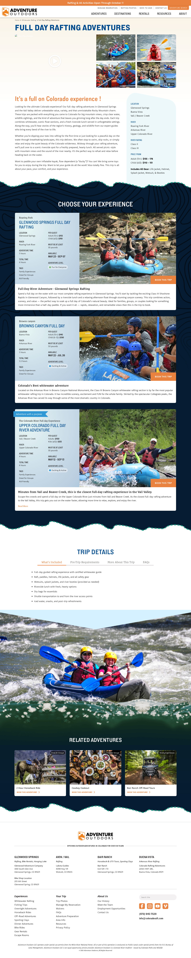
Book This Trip (163, 279)
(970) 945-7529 (147, 913)
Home (17, 20)
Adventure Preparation (67, 916)
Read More (23, 506)
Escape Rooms (21, 935)
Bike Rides (19, 927)
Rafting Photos (128, 8)
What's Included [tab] (52, 562)
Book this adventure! (27, 792)
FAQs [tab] (146, 562)
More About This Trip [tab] (121, 562)
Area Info (60, 919)
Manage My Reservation (68, 904)
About (183, 13)
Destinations (122, 13)
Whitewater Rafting (29, 20)
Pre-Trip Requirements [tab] (84, 562)
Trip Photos (62, 900)
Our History (103, 900)
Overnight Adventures (25, 908)
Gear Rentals (20, 931)
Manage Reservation (108, 8)
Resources (164, 13)
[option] (40, 773)
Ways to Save (146, 8)
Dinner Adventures (23, 923)
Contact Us (161, 8)
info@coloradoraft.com (151, 918)
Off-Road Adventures (25, 916)
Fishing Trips (20, 904)
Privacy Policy (63, 927)
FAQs (58, 912)
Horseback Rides (22, 912)
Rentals (144, 13)
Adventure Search (178, 8)
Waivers (60, 908)
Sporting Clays (21, 919)
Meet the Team (105, 904)
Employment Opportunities (111, 908)
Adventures (99, 13)
